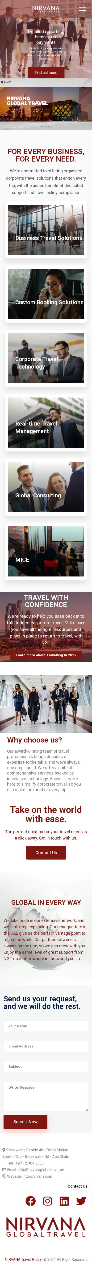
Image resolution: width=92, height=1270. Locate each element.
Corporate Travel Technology (36, 363)
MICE (22, 559)
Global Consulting (38, 495)
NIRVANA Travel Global (23, 1259)
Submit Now (25, 1121)
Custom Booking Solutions (49, 302)
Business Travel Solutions (48, 238)
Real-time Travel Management (36, 427)
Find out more (46, 72)
